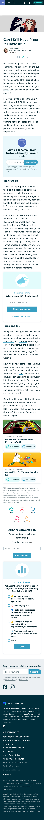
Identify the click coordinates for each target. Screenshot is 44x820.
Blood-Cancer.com (12, 770)
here (17, 502)
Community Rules (24, 787)
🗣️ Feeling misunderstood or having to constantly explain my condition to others (23, 614)
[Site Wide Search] (14, 2)
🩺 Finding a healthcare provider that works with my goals (24, 633)
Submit (22, 647)
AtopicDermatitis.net (12, 755)
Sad (31, 510)
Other (13, 640)
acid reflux (8, 341)
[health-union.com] (13, 703)
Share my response (22, 309)
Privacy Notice (22, 169)
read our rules (22, 534)
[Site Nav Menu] (9, 2)
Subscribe (38, 3)
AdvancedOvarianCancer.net (16, 740)
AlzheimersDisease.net (14, 747)
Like (10, 510)
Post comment (22, 555)
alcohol (22, 245)
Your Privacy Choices (32, 783)
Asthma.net (8, 751)
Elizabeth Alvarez (17, 48)
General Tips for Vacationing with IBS (21, 473)
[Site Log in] (29, 2)
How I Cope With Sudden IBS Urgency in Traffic (19, 440)
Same (26, 519)
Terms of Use (23, 680)
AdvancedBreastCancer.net (16, 736)
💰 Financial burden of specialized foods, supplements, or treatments (24, 624)
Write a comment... (13, 548)
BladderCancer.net (12, 766)
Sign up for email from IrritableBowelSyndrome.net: (22, 153)
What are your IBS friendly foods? (22, 296)
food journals (9, 125)
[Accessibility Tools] (24, 2)
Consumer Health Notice (12, 783)
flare (21, 373)
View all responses (21, 316)
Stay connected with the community (22, 666)
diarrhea (23, 341)
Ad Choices (7, 790)
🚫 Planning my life (20, 605)
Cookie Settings (9, 787)
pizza (6, 89)
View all (8, 774)
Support (21, 510)
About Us (6, 780)
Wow (16, 519)
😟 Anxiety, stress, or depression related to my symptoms (22, 598)
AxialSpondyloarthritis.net (15, 762)
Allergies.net (9, 744)
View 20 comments (21, 542)
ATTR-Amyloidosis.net (13, 759)
